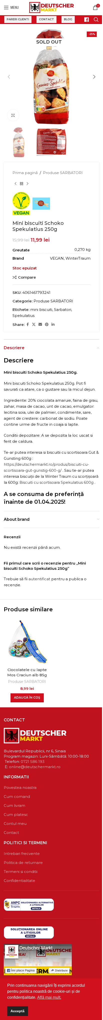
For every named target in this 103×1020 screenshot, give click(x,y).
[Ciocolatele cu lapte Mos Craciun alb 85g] (27, 641)
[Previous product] (15, 184)
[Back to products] (21, 184)
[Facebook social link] (27, 324)
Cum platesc (16, 814)
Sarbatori (62, 309)
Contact (46, 19)
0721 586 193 (32, 761)
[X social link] (33, 324)
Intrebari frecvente (22, 853)
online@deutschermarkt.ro (34, 766)
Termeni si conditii (21, 871)
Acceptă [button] (17, 1011)
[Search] (96, 20)
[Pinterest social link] (47, 324)
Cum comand (17, 796)
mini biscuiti (41, 309)
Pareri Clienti (18, 19)
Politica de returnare (23, 862)
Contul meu (15, 823)
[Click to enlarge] (13, 115)
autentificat (39, 579)
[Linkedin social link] (53, 324)
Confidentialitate (19, 880)
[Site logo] (51, 7)
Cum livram (14, 805)
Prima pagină (25, 172)
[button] (9, 77)
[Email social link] (40, 324)
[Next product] (27, 184)
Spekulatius (23, 315)
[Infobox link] (84, 19)
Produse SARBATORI (63, 172)
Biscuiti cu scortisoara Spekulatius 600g (57, 482)
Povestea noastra (20, 787)
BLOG (68, 19)
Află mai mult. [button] (49, 997)
